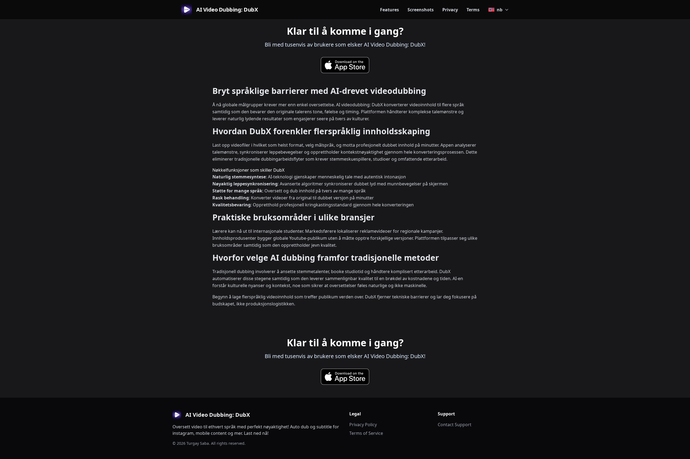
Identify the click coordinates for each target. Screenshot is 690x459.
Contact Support (454, 425)
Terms (473, 10)
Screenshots (421, 10)
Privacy (450, 10)
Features (389, 10)
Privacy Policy (363, 425)
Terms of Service (366, 433)
